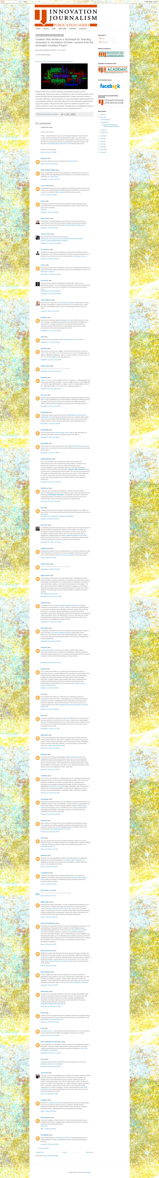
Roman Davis (45, 218)
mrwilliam (44, 1100)
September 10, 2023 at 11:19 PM (51, 596)
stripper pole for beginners (74, 860)
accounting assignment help (60, 632)
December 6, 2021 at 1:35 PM (50, 437)
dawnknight (44, 412)
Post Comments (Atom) (51, 1156)
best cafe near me (46, 1031)
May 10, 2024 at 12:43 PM (49, 917)
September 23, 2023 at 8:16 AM (51, 662)
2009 (102, 139)
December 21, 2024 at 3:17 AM (50, 1006)
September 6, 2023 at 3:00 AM (50, 569)
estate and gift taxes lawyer (56, 745)
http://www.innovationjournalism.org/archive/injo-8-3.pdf (54, 61)
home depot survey (77, 446)
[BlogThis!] (68, 114)
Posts (103, 38)
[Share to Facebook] (72, 114)
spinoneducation (46, 459)
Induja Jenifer (45, 564)
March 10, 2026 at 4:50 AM (49, 1094)
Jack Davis (44, 280)
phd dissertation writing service (75, 225)
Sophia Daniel (45, 548)
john (42, 715)
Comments (104, 42)
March (104, 132)
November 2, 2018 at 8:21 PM (50, 179)
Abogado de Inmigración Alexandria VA (53, 1004)
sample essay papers (68, 303)
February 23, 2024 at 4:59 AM (50, 832)
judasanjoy (44, 735)
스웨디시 (43, 380)
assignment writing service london (76, 535)
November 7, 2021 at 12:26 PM (50, 406)
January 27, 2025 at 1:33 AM (50, 1022)
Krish (42, 1059)
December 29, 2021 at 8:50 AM (50, 501)
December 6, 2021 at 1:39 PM (50, 453)
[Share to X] (70, 114)
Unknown (44, 158)
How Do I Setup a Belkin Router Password (54, 240)
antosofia (44, 820)
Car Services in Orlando (66, 555)
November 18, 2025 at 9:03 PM (50, 1066)
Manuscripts (62, 28)
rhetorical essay (73, 161)
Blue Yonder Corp (46, 890)
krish (42, 1028)
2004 (102, 152)
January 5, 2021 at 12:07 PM (50, 311)
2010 (102, 136)
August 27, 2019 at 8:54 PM (49, 212)
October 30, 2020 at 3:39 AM (50, 259)
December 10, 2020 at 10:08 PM (51, 294)
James (43, 265)
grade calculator (69, 339)
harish (43, 1013)
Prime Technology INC (48, 923)
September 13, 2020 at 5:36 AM (51, 243)
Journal (38, 28)
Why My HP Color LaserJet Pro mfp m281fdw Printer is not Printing (62, 238)
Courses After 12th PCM (76, 469)
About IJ (46, 28)
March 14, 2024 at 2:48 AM (49, 849)
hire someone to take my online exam (58, 961)
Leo (42, 694)
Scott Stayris (45, 249)
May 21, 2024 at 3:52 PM (48, 944)
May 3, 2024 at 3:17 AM (48, 896)
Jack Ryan (44, 1073)
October (104, 122)
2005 (102, 149)
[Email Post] (61, 114)
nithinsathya (45, 991)
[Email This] (65, 114)
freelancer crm (65, 320)
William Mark (45, 902)
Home (65, 1152)
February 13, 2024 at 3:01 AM (50, 793)
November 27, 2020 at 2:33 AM (50, 274)
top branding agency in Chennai (60, 829)
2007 (102, 144)
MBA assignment (60, 192)
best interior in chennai (56, 786)
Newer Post (39, 1152)
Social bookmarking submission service (58, 143)
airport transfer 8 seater (74, 757)
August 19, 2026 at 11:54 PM (50, 1144)
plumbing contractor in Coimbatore (52, 1064)
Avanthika (44, 776)
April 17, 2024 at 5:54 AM (49, 884)
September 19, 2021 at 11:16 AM (51, 360)
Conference (83, 28)
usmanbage (45, 799)
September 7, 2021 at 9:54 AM (50, 342)
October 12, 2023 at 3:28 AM (50, 709)
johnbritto (44, 855)
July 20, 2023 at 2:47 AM (48, 558)
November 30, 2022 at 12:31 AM (51, 542)
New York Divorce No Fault (49, 594)
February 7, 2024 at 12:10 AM (50, 769)
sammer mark (45, 234)
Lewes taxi (66, 718)
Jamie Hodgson (46, 300)
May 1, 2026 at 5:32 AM (48, 1129)
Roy (42, 507)
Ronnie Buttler (45, 1117)
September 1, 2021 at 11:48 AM (51, 330)
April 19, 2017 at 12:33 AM (49, 164)
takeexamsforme (46, 950)
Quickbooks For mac (79, 256)
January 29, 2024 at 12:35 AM (50, 748)
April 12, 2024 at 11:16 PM (49, 866)
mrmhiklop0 (45, 1135)
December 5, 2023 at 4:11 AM (50, 729)
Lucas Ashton (45, 185)
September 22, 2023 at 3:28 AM (51, 641)
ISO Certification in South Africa (51, 1042)
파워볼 (53, 357)
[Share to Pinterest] (74, 114)
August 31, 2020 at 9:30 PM (49, 228)
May (103, 130)
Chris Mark (44, 628)
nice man (44, 395)
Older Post (89, 1152)
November (105, 119)
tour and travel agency (56, 1019)
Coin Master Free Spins (56, 495)
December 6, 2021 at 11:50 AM (50, 423)
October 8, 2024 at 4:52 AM (49, 985)
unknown (44, 603)
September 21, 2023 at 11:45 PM (51, 622)
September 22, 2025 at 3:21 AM (51, 1053)
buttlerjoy (44, 754)
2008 (102, 141)
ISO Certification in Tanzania (79, 982)
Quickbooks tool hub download (50, 291)
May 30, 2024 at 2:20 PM (48, 965)
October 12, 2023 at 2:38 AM (50, 688)
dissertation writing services (67, 605)
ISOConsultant (45, 972)
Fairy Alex (44, 525)
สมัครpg (43, 398)
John (42, 337)
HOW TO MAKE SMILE (48, 170)
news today (54, 176)
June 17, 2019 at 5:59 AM (49, 195)
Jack (42, 838)
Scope (54, 28)
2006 (102, 147)
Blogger (88, 1172)
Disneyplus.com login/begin (49, 516)
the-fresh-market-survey (61, 432)
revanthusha (45, 873)
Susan (43, 201)
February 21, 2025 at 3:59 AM (50, 1035)
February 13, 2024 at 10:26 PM (50, 814)
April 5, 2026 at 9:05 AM (48, 1111)
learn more (44, 1126)
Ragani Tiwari (45, 366)
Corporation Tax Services (63, 1137)
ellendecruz (44, 488)
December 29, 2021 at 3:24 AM (50, 482)
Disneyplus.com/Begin (66, 516)
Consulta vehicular (54, 1103)
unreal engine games (47, 650)
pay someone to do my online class (60, 908)
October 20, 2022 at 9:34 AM (50, 519)
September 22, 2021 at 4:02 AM (51, 371)
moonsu (43, 669)
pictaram (43, 209)
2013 (102, 114)
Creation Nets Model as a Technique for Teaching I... (111, 125)
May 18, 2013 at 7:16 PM (48, 152)
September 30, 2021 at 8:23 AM (51, 389)
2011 (102, 117)
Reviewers (72, 28)
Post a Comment (43, 1148)
